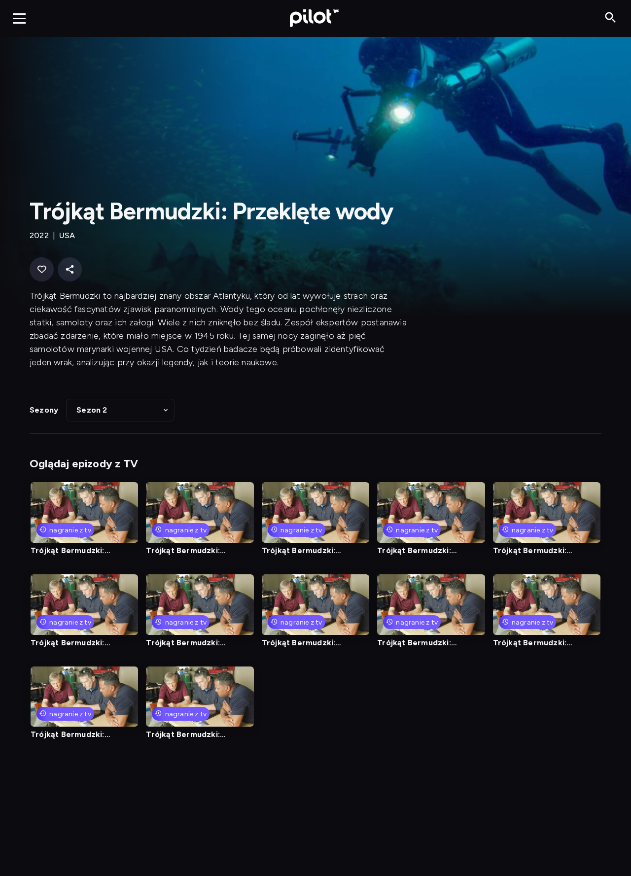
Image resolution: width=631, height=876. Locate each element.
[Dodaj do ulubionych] (42, 269)
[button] (120, 410)
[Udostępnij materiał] (70, 269)
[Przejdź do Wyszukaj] (610, 18)
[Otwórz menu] (19, 18)
